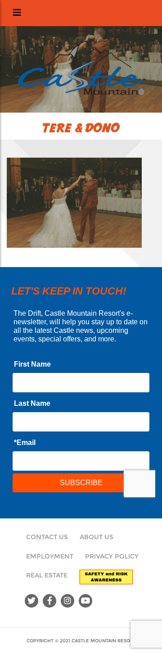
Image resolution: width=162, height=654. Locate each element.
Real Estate (47, 575)
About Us (96, 537)
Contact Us (47, 537)
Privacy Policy (112, 556)
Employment (49, 556)
